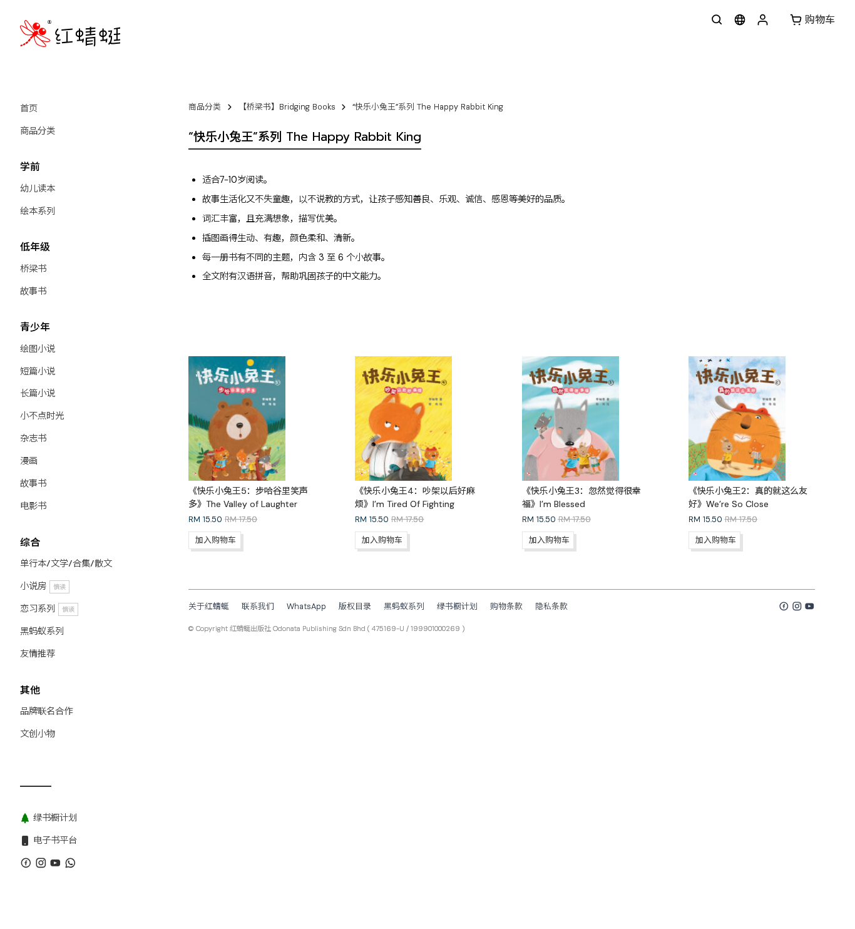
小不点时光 (42, 416)
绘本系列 (37, 211)
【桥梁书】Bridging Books (286, 106)
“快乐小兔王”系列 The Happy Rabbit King (427, 106)
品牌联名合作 (46, 711)
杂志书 (33, 438)
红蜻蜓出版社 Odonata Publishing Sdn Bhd (298, 628)
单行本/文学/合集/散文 (66, 563)
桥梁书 (33, 268)
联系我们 (258, 606)
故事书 (33, 291)
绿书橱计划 (457, 606)
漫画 (29, 461)
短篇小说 (37, 371)
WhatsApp (306, 606)
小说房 (43, 586)
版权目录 (355, 606)
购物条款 (506, 606)
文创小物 (37, 734)
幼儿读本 (37, 188)
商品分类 (37, 131)
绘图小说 (37, 349)
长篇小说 (37, 393)
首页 (29, 108)
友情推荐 (37, 653)
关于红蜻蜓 (208, 606)
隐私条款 (551, 606)
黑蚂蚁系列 (42, 631)
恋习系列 (47, 608)
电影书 (33, 506)
